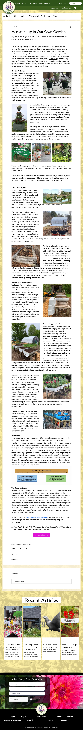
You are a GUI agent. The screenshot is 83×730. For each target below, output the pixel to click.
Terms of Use (47, 727)
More (55, 16)
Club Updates (20, 16)
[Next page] (51, 662)
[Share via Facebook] (12, 554)
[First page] (27, 662)
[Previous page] (31, 662)
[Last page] (55, 662)
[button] (24, 3)
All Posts (7, 16)
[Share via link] (16, 554)
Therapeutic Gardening (39, 16)
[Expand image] (21, 152)
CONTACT (70, 717)
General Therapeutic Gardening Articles (21, 544)
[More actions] (70, 27)
